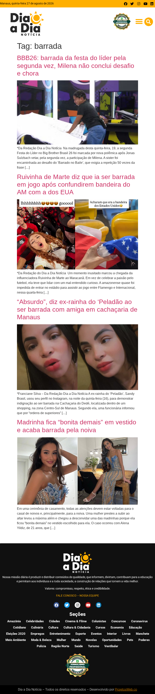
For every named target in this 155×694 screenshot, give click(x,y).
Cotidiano (19, 627)
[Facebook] (126, 4)
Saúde (78, 646)
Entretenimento (60, 634)
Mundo (76, 640)
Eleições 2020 (15, 634)
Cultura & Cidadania (77, 627)
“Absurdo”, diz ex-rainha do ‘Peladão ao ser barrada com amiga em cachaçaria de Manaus (77, 309)
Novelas (91, 640)
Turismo (93, 646)
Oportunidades (112, 640)
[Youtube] (145, 4)
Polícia (41, 646)
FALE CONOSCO (66, 595)
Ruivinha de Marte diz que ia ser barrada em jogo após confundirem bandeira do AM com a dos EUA (76, 184)
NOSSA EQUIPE (89, 595)
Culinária (37, 627)
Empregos (37, 634)
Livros (126, 634)
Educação (135, 627)
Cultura (53, 627)
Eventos (96, 634)
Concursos (118, 621)
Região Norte (60, 646)
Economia (117, 627)
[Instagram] (139, 4)
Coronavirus (139, 621)
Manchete (142, 634)
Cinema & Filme (76, 621)
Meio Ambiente (15, 640)
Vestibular (111, 646)
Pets (130, 640)
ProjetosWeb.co (126, 689)
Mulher (61, 640)
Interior (112, 634)
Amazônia (14, 621)
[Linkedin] (152, 4)
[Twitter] (132, 4)
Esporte (80, 634)
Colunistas (99, 621)
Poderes (144, 640)
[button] (139, 21)
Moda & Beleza (41, 640)
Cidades (54, 621)
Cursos (100, 627)
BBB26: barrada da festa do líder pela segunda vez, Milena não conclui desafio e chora (75, 65)
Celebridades (35, 621)
